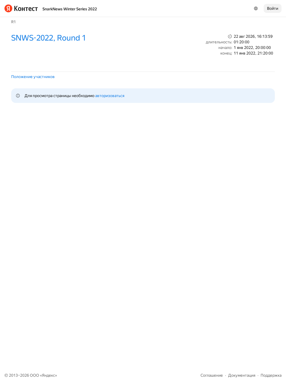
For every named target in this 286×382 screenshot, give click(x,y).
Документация (241, 375)
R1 (13, 22)
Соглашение (212, 375)
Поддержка (271, 375)
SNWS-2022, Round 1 (48, 38)
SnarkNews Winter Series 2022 (69, 9)
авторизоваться (109, 95)
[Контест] (21, 8)
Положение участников (33, 76)
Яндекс (48, 375)
